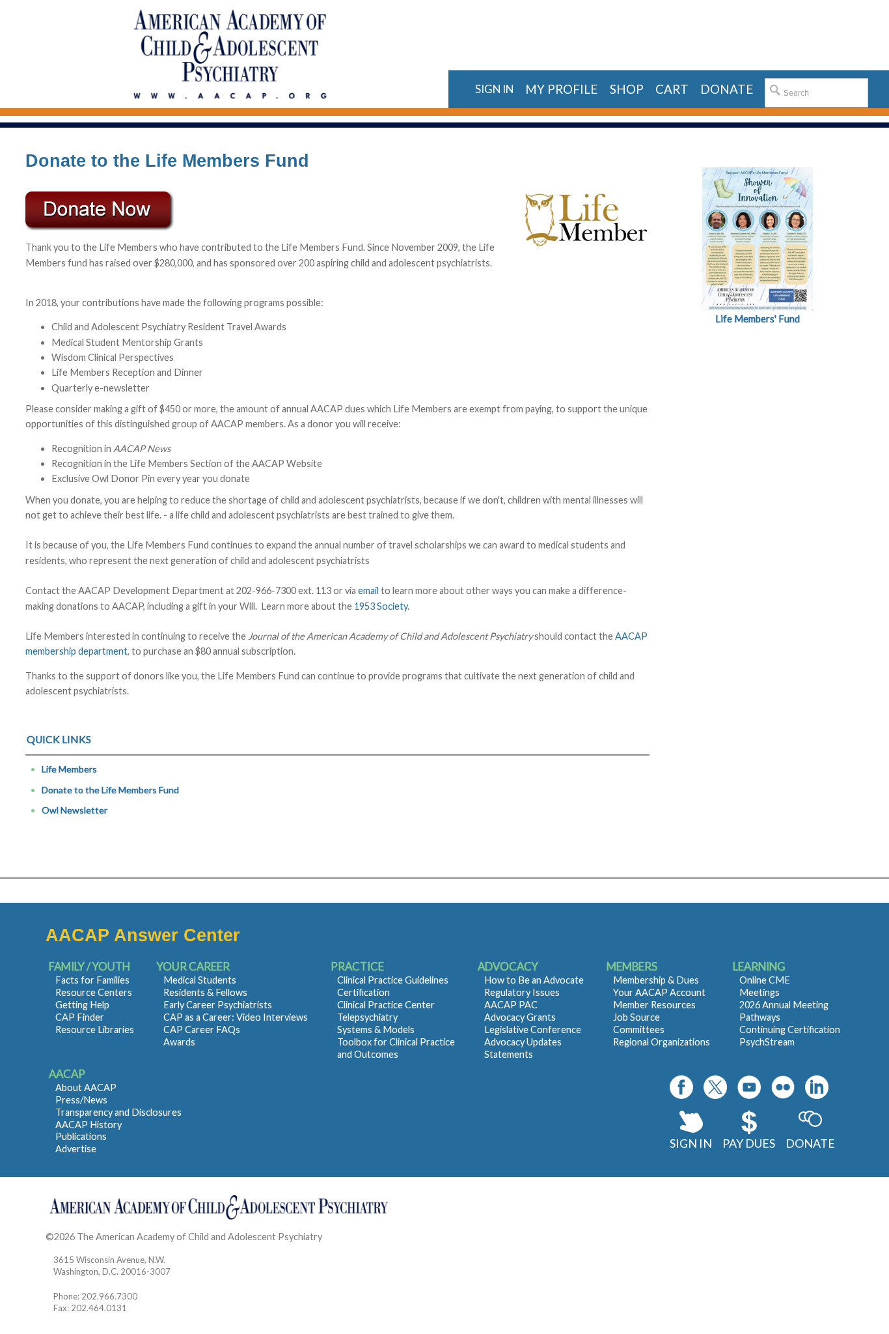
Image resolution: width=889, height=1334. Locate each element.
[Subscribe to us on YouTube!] (749, 1087)
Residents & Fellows (205, 992)
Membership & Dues (656, 980)
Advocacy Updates (523, 1041)
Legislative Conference (532, 1029)
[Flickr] (783, 1087)
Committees (638, 1029)
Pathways (759, 1017)
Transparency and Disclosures (118, 1112)
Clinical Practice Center (386, 1004)
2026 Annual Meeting (783, 1004)
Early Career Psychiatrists (217, 1004)
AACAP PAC (511, 1004)
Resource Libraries (94, 1029)
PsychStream (767, 1041)
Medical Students (199, 980)
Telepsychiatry (367, 1017)
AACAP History (88, 1124)
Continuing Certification (789, 1029)
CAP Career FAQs (201, 1029)
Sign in (494, 89)
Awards (179, 1041)
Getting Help (82, 1004)
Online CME (764, 980)
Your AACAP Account (659, 992)
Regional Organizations (661, 1041)
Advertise (75, 1148)
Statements (508, 1054)
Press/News (81, 1099)
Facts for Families (92, 980)
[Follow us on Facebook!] (681, 1087)
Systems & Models (376, 1029)
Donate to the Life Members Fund (110, 789)
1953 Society (380, 606)
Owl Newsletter (74, 810)
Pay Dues (748, 1143)
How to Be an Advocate (534, 980)
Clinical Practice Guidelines (392, 980)
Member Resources (654, 1004)
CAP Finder (79, 1017)
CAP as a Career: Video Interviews (235, 1017)
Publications (81, 1136)
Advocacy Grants (520, 1017)
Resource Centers (93, 992)
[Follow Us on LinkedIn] (816, 1087)
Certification (363, 992)
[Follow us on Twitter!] (715, 1087)
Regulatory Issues (522, 992)
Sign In (691, 1143)
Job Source (636, 1017)
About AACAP (85, 1087)
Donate (810, 1143)
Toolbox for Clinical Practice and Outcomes (396, 1048)
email (368, 590)
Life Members (69, 768)
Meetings (759, 992)
